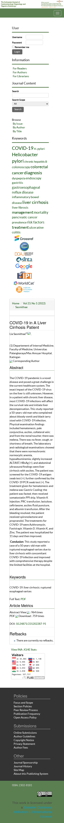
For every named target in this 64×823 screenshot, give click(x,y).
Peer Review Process (26, 710)
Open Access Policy (25, 717)
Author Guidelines (24, 736)
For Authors (20, 72)
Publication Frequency (27, 713)
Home (15, 303)
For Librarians (21, 76)
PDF (23, 599)
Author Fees (21, 747)
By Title (17, 131)
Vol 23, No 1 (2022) (34, 303)
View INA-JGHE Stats (24, 649)
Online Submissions (25, 732)
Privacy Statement (24, 743)
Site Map (19, 769)
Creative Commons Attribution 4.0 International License (32, 812)
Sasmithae (21, 307)
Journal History (23, 766)
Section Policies (23, 706)
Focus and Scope (23, 702)
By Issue (18, 123)
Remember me (22, 47)
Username (17, 37)
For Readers (20, 68)
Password (17, 42)
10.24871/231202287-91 (31, 623)
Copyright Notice (24, 740)
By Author (19, 127)
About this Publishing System (31, 773)
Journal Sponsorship (26, 762)
